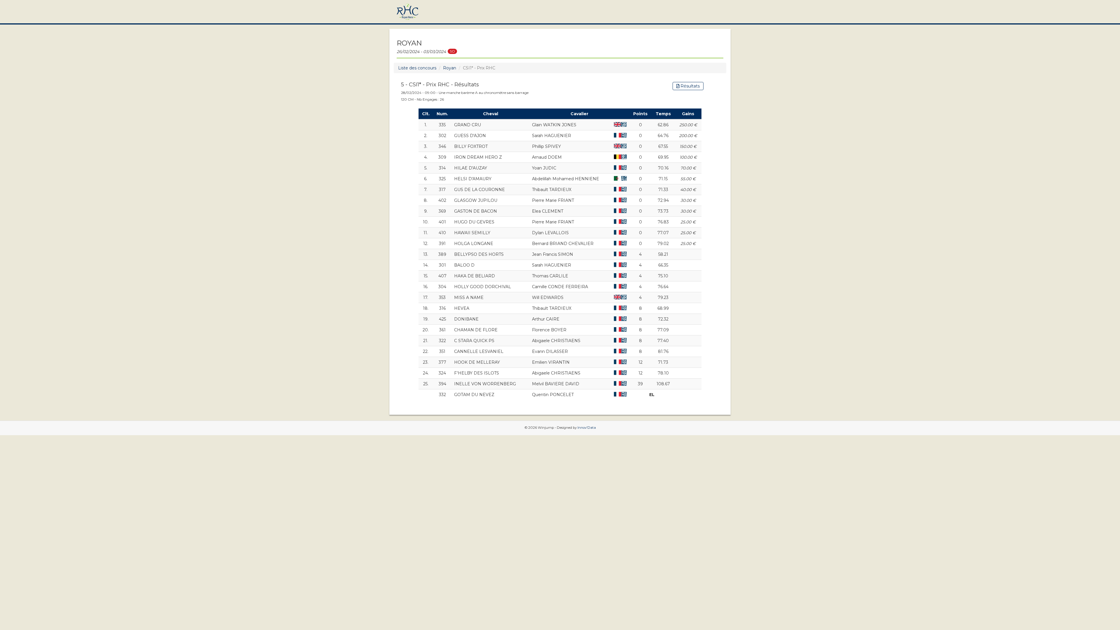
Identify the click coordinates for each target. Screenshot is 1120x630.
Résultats (689, 86)
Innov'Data (587, 428)
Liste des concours (417, 68)
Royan (449, 68)
